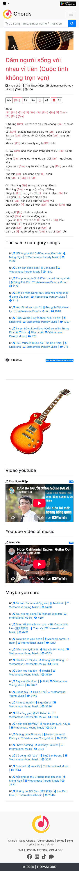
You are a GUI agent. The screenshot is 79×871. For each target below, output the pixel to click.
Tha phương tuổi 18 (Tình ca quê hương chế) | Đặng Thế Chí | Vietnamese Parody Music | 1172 (39, 282)
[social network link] (29, 856)
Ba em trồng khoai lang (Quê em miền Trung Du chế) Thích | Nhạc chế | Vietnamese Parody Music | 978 (39, 332)
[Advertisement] (39, 40)
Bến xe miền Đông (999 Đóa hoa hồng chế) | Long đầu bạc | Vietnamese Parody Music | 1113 (40, 296)
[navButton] (71, 14)
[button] (6, 3)
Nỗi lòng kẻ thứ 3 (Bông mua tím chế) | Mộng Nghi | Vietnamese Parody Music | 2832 (36, 257)
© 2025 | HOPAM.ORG (39, 867)
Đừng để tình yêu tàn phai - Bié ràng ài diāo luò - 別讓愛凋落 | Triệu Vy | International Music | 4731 (38, 628)
